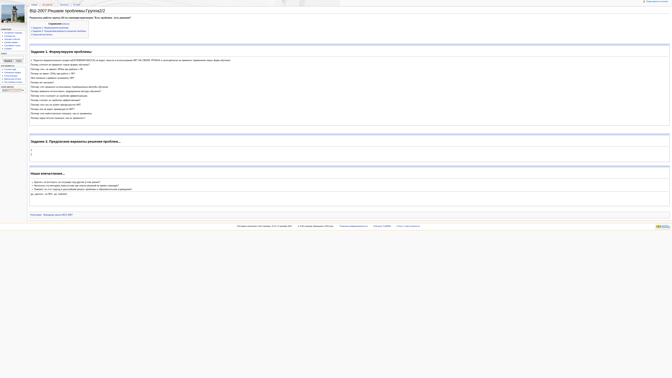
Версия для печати (12, 79)
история (76, 5)
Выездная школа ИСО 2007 (58, 215)
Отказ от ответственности (408, 226)
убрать (66, 24)
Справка (8, 49)
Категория (36, 215)
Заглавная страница (13, 33)
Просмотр (64, 5)
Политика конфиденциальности (354, 226)
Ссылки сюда (10, 69)
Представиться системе (657, 1)
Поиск (4, 53)
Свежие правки (11, 42)
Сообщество (9, 36)
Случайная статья (12, 45)
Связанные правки (12, 72)
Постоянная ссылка (13, 82)
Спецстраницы (10, 76)
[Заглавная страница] (13, 13)
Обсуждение (47, 5)
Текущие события (12, 39)
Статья (34, 5)
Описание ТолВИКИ (382, 226)
